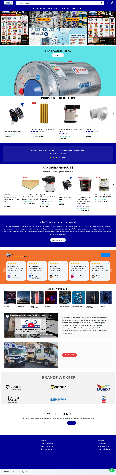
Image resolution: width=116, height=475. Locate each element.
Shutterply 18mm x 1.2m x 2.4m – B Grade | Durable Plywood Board (30, 197)
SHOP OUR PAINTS (72, 19)
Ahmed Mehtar (79, 275)
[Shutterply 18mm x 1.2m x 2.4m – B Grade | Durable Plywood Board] (30, 184)
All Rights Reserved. (26, 472)
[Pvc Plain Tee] (99, 114)
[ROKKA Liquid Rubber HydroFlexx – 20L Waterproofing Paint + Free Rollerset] (85, 184)
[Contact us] (112, 470)
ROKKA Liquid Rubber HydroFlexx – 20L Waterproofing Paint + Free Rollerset (84, 200)
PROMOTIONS (53, 8)
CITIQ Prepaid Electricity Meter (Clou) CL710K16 (103, 196)
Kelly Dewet (57, 275)
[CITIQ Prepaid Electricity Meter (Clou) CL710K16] (103, 184)
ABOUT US (65, 8)
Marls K (98, 275)
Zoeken (101, 3)
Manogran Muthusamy (36, 276)
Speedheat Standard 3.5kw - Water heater (70, 130)
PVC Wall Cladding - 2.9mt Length (42, 129)
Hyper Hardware (16, 254)
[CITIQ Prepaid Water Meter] (17, 114)
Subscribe (71, 423)
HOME (35, 8)
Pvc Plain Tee (90, 129)
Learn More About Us (58, 240)
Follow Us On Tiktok (69, 355)
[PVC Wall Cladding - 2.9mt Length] (44, 114)
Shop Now (58, 55)
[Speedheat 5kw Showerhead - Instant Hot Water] (48, 184)
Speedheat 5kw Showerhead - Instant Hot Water (47, 197)
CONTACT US (77, 8)
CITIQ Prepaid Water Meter (12, 131)
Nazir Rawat (15, 275)
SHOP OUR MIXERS (43, 19)
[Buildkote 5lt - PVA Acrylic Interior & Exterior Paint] (12, 184)
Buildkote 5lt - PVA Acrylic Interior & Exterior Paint (12, 199)
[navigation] (55, 93)
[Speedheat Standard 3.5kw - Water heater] (72, 114)
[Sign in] (107, 3)
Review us (105, 255)
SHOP (42, 8)
